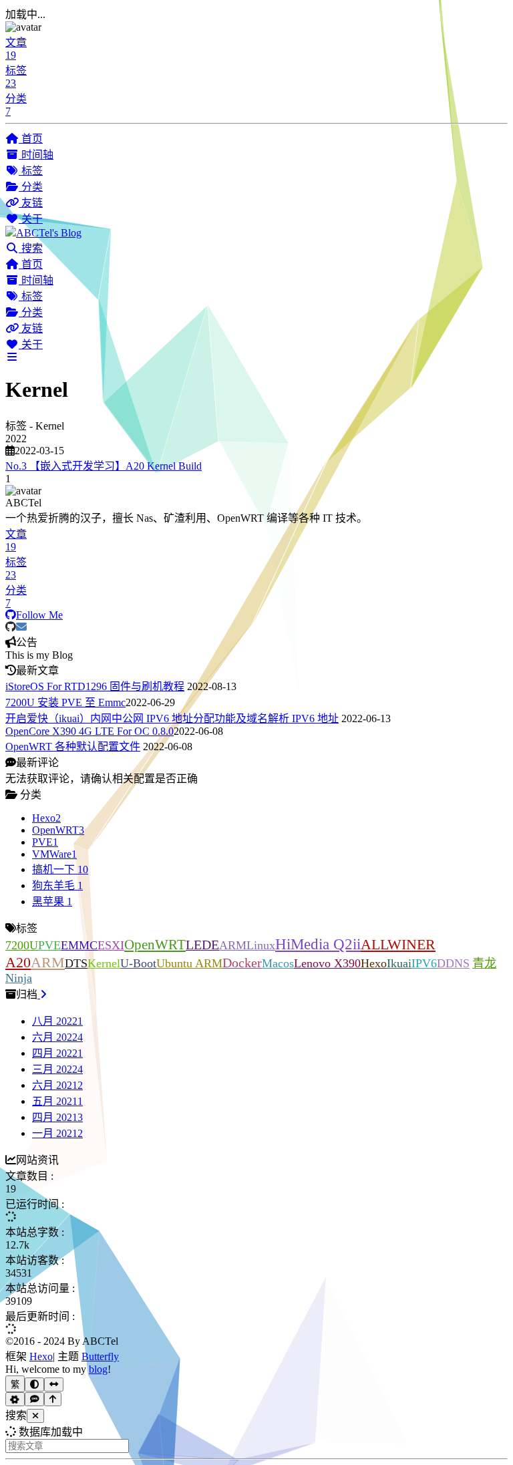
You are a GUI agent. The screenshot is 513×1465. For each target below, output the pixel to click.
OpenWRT (155, 944)
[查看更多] (42, 994)
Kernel (104, 963)
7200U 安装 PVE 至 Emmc (65, 702)
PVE (49, 945)
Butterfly (100, 1356)
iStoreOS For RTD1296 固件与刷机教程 (94, 686)
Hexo (374, 963)
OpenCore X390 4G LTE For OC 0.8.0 (89, 731)
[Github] (10, 627)
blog (98, 1369)
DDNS (453, 963)
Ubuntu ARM (189, 963)
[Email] (21, 627)
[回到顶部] (52, 1399)
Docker (242, 963)
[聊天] (34, 1399)
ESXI (111, 945)
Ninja (18, 978)
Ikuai (399, 963)
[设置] (15, 1399)
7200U (21, 945)
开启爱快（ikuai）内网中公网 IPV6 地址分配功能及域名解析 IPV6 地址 (172, 718)
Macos (278, 963)
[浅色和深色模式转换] (34, 1384)
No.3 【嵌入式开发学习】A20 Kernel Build (103, 466)
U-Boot (138, 963)
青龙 (484, 963)
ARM (48, 962)
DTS (76, 963)
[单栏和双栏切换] (53, 1384)
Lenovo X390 (327, 963)
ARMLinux (247, 945)
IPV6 (424, 963)
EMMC (79, 945)
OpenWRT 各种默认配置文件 (72, 746)
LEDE (202, 945)
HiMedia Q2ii (318, 944)
